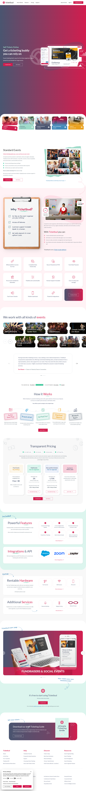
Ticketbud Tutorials (28, 753)
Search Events (64, 2)
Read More (58, 299)
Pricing (32, 2)
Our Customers (6, 758)
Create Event (8, 64)
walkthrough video (37, 706)
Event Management (68, 758)
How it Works (20, 2)
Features (26, 2)
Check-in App (47, 753)
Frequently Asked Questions (30, 756)
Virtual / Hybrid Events (49, 761)
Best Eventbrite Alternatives (9, 763)
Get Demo (18, 64)
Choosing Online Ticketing (29, 761)
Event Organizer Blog (68, 753)
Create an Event (78, 2)
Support (37, 2)
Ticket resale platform (60, 249)
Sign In (70, 2)
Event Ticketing (67, 756)
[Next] (10, 342)
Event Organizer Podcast (69, 763)
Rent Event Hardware (48, 756)
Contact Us (38, 285)
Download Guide (18, 735)
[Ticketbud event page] (43, 653)
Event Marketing (68, 761)
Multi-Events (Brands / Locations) (51, 763)
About (4, 753)
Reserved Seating (47, 758)
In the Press (5, 756)
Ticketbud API (6, 761)
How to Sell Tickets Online (29, 763)
